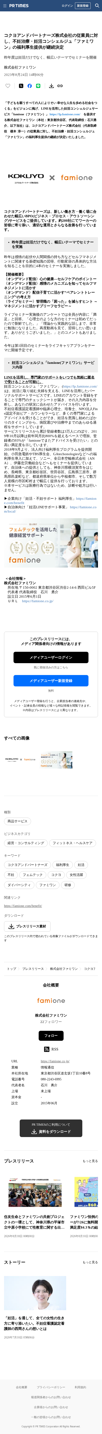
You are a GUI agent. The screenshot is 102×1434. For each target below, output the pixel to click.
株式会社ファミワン (64, 969)
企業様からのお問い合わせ (51, 1407)
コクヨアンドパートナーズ (27, 865)
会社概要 (21, 1387)
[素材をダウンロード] (51, 86)
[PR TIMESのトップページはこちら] (18, 6)
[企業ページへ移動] (51, 1002)
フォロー (51, 1035)
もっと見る (90, 1161)
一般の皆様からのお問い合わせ (51, 1417)
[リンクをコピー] (60, 86)
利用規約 (80, 1387)
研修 (68, 885)
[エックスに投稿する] (21, 86)
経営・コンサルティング (26, 843)
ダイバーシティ (19, 885)
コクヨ (56, 875)
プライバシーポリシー (51, 1387)
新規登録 (82, 6)
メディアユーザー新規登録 (51, 681)
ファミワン (47, 885)
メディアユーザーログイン (51, 657)
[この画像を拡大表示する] (20, 760)
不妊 (11, 875)
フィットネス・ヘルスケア (73, 843)
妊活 (81, 865)
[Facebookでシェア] (29, 86)
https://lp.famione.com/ (65, 114)
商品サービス (18, 821)
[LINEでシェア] (38, 86)
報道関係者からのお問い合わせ (51, 1397)
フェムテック (33, 875)
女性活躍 (76, 875)
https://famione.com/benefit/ (23, 906)
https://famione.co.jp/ (37, 601)
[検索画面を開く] (97, 6)
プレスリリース (33, 969)
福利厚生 (62, 865)
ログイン (67, 6)
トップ (11, 969)
